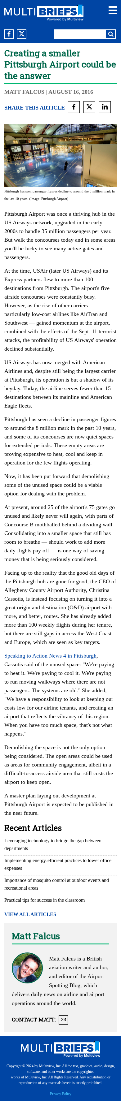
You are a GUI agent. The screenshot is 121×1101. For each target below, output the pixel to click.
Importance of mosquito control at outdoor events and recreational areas (56, 884)
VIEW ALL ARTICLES (30, 914)
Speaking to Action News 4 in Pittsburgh (50, 656)
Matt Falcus (24, 92)
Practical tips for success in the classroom (44, 900)
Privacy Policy (60, 1094)
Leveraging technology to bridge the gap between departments (52, 844)
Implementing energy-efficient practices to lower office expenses (57, 864)
